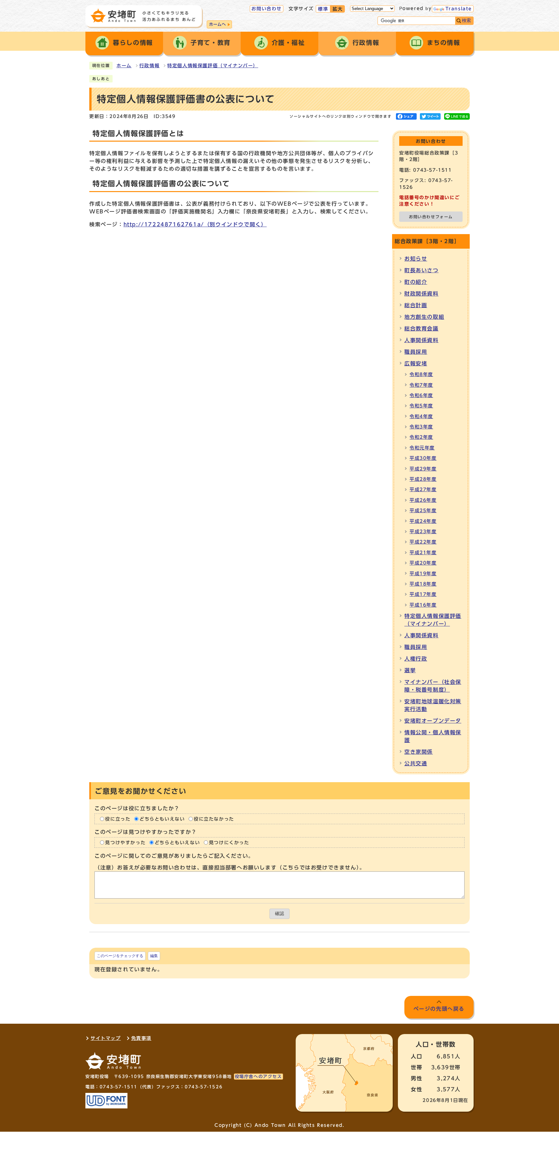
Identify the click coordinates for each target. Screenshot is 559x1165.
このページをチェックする (120, 956)
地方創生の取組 (424, 316)
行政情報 (149, 65)
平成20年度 (423, 563)
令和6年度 (421, 395)
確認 (279, 913)
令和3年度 (421, 427)
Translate (458, 8)
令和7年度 (421, 385)
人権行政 (415, 658)
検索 (466, 20)
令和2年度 (421, 437)
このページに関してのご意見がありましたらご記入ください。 (174, 855)
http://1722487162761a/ (195, 224)
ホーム (124, 65)
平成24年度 (423, 521)
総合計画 (415, 305)
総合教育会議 (421, 328)
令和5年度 (421, 406)
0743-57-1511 (118, 1087)
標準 (323, 9)
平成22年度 (423, 542)
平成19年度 (423, 573)
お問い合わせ (266, 8)
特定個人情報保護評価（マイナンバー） (212, 65)
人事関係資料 (421, 340)
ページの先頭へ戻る (439, 1008)
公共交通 (415, 763)
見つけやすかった (125, 842)
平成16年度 (423, 605)
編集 (154, 956)
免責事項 (141, 1038)
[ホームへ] (143, 15)
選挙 (410, 670)
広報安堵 (415, 363)
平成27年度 (423, 489)
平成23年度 (423, 531)
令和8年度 (421, 374)
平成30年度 (423, 458)
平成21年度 (423, 552)
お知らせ (415, 258)
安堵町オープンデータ (432, 720)
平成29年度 (423, 469)
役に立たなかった (214, 819)
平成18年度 (423, 584)
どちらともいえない (162, 819)
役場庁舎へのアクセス (258, 1076)
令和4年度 (421, 416)
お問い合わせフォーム (431, 217)
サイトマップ (106, 1038)
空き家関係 (418, 751)
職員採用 (415, 351)
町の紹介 (415, 282)
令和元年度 (422, 448)
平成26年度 (423, 500)
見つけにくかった (229, 842)
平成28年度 (423, 479)
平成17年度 (423, 594)
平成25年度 (423, 510)
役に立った (117, 819)
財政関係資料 (421, 293)
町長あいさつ (421, 270)
